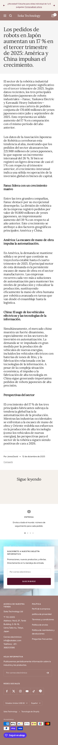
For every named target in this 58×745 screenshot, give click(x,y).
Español (34, 703)
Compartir (8, 462)
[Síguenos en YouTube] (27, 691)
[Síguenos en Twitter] (13, 691)
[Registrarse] (47, 673)
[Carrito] (52, 15)
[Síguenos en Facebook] (7, 691)
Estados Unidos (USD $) (15, 703)
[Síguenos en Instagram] (20, 691)
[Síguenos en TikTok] (33, 691)
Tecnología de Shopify (30, 712)
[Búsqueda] (10, 15)
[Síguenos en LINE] (40, 691)
